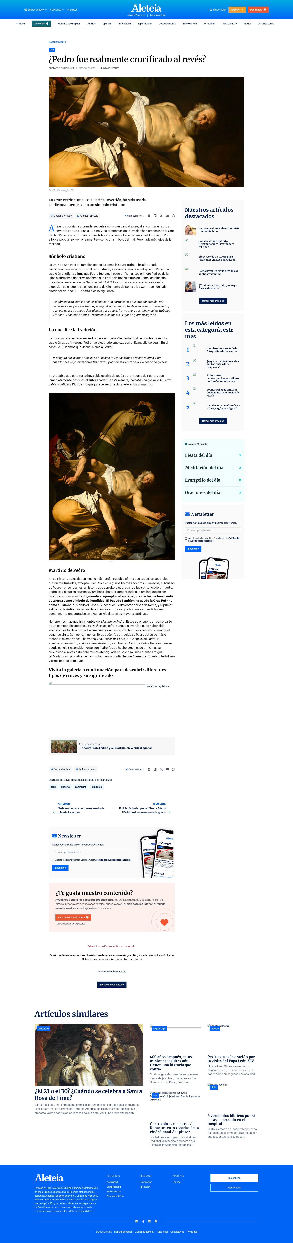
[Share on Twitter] (161, 215)
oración (215, 1028)
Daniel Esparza (87, 68)
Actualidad (209, 23)
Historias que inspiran (69, 23)
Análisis (91, 23)
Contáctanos (177, 1231)
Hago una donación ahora (71, 917)
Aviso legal (162, 1231)
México (247, 23)
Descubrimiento (167, 23)
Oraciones (39, 23)
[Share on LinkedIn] (155, 215)
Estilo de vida (190, 23)
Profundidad (124, 23)
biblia (213, 1087)
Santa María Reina (157, 15)
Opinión (107, 23)
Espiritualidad (145, 23)
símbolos (97, 786)
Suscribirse (234, 1177)
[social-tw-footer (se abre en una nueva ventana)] (149, 1221)
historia (65, 786)
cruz (53, 786)
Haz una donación (123, 1231)
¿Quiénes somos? (144, 1231)
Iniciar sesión (219, 9)
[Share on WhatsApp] (173, 215)
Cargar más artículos (213, 300)
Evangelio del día (202, 480)
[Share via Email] (167, 215)
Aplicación (145, 1186)
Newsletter (146, 1182)
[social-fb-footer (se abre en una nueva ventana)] (143, 1221)
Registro (235, 9)
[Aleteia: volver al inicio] (146, 8)
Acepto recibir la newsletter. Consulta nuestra (93, 860)
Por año (177, 1182)
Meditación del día (204, 467)
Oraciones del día (202, 492)
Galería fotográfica (157, 686)
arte (155, 1095)
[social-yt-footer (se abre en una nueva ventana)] (136, 1221)
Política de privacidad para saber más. (114, 859)
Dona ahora (256, 9)
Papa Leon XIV (229, 23)
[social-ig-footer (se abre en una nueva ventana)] (156, 1221)
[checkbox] (53, 860)
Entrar (122, 971)
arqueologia (159, 1028)
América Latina (266, 23)
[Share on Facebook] (149, 215)
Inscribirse (60, 867)
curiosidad (43, 1028)
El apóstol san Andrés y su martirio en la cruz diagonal (115, 748)
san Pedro (80, 786)
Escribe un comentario (112, 984)
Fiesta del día (198, 455)
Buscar (73, 9)
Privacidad (192, 1231)
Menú (22, 23)
